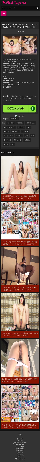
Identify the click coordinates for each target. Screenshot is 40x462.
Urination (25, 131)
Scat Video (14, 119)
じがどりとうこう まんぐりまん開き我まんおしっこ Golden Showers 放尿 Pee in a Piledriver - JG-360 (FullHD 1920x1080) (20, 426)
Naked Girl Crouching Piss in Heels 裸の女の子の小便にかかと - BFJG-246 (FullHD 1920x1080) (19, 288)
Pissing (6, 131)
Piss (28, 127)
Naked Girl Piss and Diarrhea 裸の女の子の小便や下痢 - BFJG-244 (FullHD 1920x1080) (20, 334)
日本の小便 (7, 140)
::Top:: (20, 435)
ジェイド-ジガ (8, 136)
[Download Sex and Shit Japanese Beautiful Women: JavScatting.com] (14, 3)
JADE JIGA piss (30, 123)
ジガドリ (19, 136)
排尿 (32, 136)
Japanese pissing (9, 127)
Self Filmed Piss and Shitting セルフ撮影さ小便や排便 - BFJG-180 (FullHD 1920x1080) (19, 380)
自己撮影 (27, 140)
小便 (26, 136)
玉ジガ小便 (17, 140)
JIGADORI (21, 127)
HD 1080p (10, 123)
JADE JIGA (20, 123)
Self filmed (15, 131)
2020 (12, 144)
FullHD (6, 144)
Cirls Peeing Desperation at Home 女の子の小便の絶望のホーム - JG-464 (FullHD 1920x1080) (19, 243)
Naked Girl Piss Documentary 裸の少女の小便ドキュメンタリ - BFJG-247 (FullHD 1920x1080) (19, 197)
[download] (19, 108)
